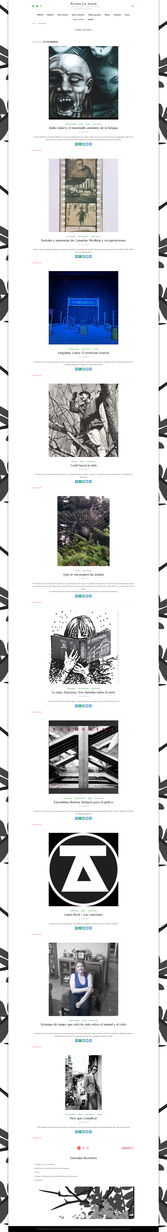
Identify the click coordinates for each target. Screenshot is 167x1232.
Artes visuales (63, 15)
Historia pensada (94, 15)
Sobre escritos (78, 19)
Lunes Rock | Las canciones (83, 914)
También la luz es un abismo (44, 1164)
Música (107, 15)
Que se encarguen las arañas (83, 574)
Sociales (91, 19)
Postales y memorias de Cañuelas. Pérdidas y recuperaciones (83, 240)
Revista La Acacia (83, 4)
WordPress (126, 1229)
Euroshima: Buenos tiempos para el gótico (83, 802)
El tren (36, 1172)
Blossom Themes (106, 1229)
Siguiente (126, 1148)
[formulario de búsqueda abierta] (132, 6)
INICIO (40, 15)
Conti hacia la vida (83, 465)
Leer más (36, 150)
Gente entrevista (78, 15)
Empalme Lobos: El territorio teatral (83, 353)
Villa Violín (38, 1180)
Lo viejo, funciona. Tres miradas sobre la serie (83, 692)
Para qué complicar (83, 1118)
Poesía (127, 15)
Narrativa (117, 15)
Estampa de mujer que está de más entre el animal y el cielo (83, 1024)
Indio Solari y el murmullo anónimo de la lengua (83, 128)
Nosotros (50, 15)
